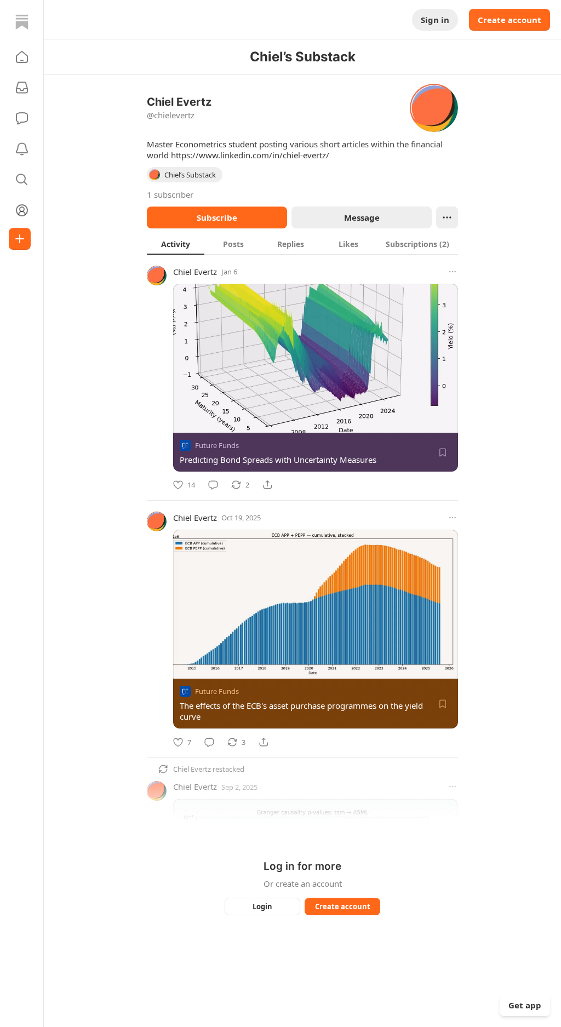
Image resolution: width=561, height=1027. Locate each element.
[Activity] (22, 149)
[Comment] (213, 485)
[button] (22, 57)
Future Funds (217, 445)
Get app (524, 1005)
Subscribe (217, 217)
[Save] (442, 452)
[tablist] (302, 244)
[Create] (20, 239)
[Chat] (22, 118)
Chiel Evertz (195, 271)
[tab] (175, 244)
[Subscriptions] (22, 87)
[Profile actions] (447, 217)
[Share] (267, 485)
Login (262, 906)
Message (362, 217)
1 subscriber (170, 194)
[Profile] (22, 210)
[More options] (452, 271)
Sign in (435, 19)
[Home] (22, 22)
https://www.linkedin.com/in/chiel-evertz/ (250, 155)
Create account (509, 19)
